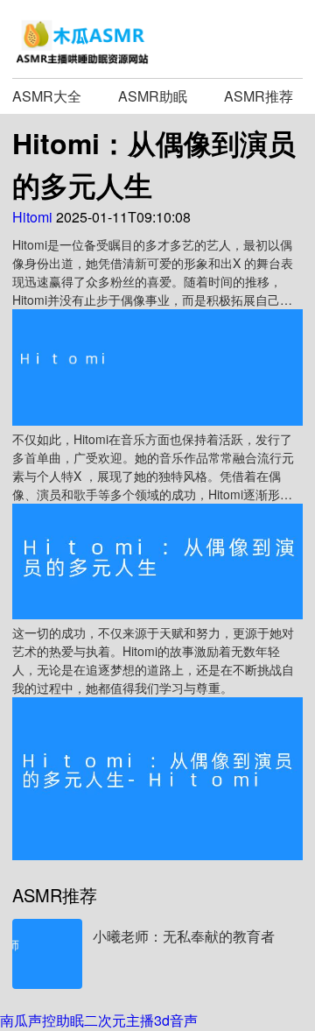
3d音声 (176, 1020)
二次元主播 (119, 1020)
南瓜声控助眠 (42, 1020)
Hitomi (32, 217)
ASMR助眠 (152, 96)
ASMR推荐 (258, 96)
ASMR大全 (46, 96)
